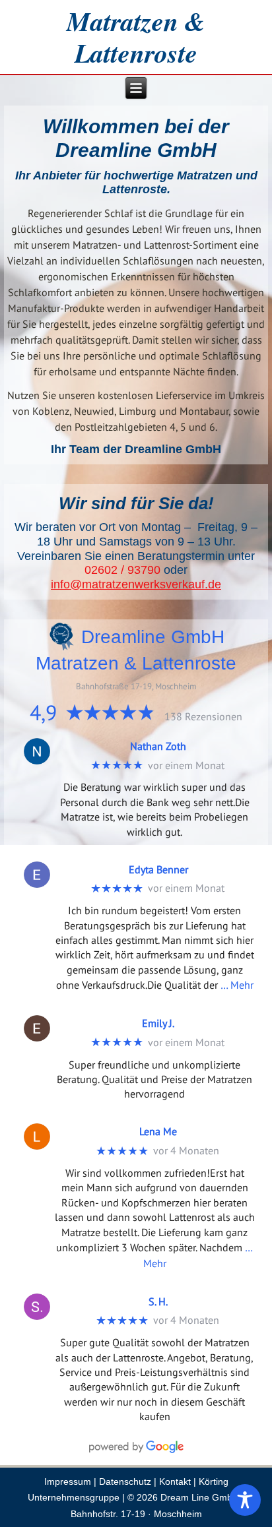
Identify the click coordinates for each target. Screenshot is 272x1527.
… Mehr (237, 984)
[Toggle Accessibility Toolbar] (245, 1500)
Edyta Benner (158, 869)
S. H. (158, 1301)
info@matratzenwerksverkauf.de (136, 584)
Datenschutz (125, 1481)
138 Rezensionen (203, 716)
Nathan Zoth (158, 746)
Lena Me (158, 1131)
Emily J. (158, 1023)
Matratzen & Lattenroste (136, 37)
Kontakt (175, 1481)
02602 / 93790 (122, 570)
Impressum (67, 1481)
